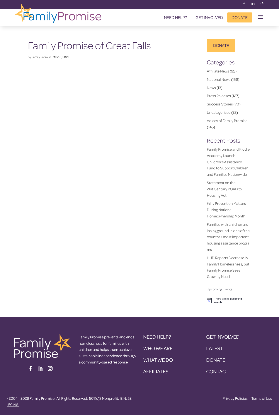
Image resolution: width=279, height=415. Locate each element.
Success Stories (220, 104)
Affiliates (155, 371)
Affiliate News (218, 71)
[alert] (229, 300)
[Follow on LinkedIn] (252, 3)
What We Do (158, 359)
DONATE (221, 45)
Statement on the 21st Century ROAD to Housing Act (224, 189)
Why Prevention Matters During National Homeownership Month (226, 210)
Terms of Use (261, 398)
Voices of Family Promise (227, 120)
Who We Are (158, 348)
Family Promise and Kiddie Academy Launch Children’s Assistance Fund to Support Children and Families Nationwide (228, 161)
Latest (214, 348)
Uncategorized (219, 112)
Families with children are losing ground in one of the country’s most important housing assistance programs (228, 237)
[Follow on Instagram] (261, 3)
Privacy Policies (235, 398)
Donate (240, 17)
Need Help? (175, 17)
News (211, 87)
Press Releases (219, 95)
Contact (217, 371)
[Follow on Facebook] (244, 3)
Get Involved (209, 17)
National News (218, 79)
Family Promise (41, 57)
